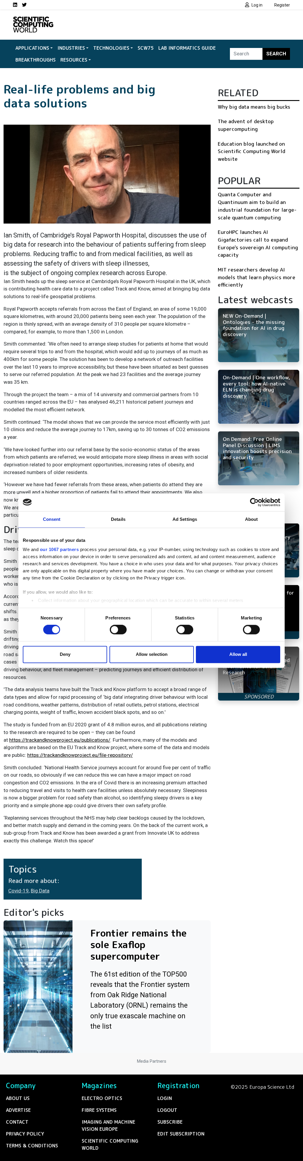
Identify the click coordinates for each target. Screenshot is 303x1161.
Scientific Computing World (110, 1144)
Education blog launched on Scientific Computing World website (251, 151)
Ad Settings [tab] (185, 519)
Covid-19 (18, 891)
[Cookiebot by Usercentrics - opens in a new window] (254, 502)
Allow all (238, 654)
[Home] (33, 20)
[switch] (118, 630)
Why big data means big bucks (254, 106)
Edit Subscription (180, 1134)
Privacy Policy (25, 1134)
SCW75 (146, 48)
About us (18, 1098)
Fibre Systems (99, 1110)
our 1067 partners (59, 549)
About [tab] (251, 519)
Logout (167, 1110)
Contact (17, 1122)
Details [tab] (118, 519)
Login (164, 1098)
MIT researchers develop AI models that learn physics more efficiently (256, 277)
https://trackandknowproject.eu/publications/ (59, 740)
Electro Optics (102, 1098)
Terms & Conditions (32, 1145)
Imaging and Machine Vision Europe (108, 1125)
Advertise (18, 1110)
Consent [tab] (52, 519)
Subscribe (170, 1122)
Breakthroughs (35, 60)
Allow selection (151, 654)
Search (276, 54)
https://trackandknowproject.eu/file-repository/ (80, 755)
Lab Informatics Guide (187, 48)
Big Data (40, 891)
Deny (65, 654)
